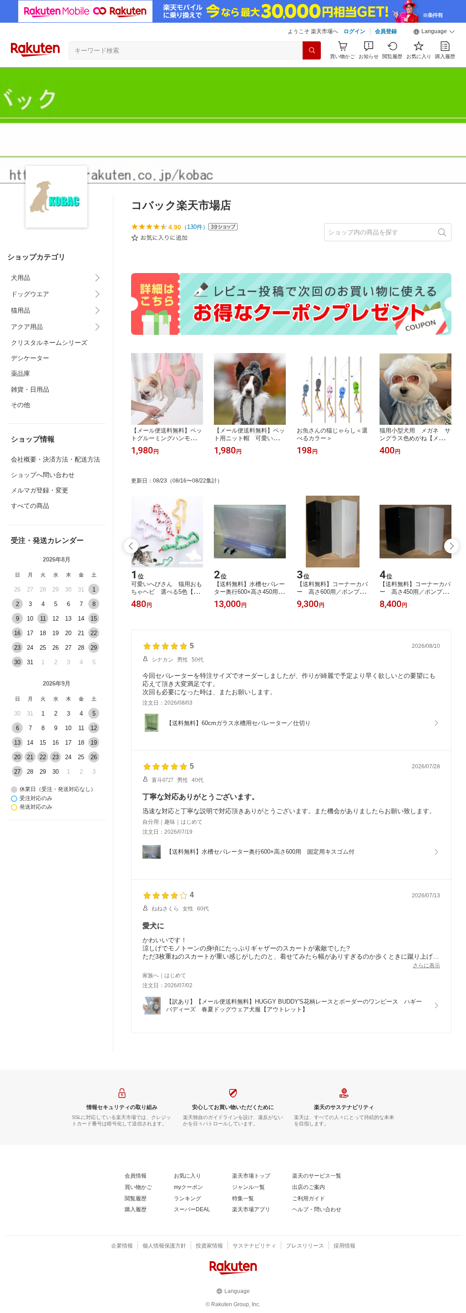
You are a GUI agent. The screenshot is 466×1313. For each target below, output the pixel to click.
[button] (434, 31)
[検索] (312, 50)
